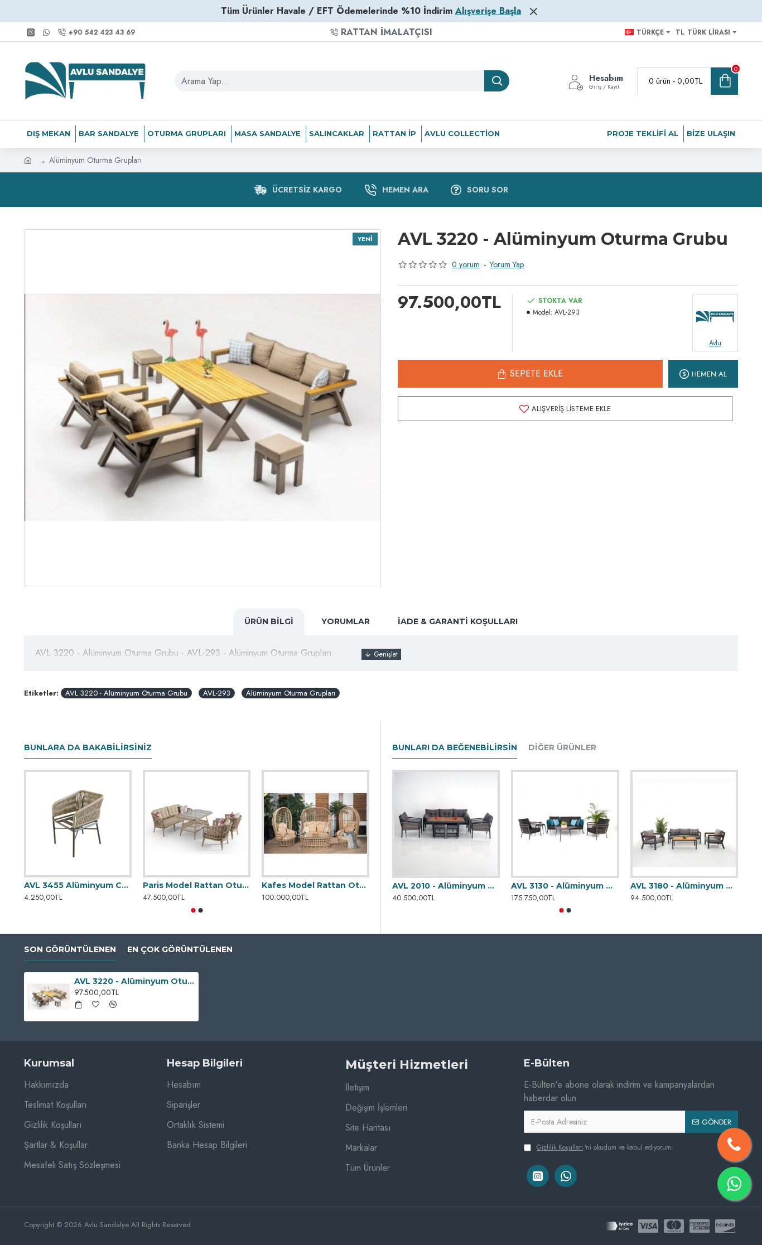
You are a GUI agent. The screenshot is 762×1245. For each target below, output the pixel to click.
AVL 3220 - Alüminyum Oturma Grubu (126, 693)
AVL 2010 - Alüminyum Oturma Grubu (446, 886)
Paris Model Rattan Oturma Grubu (196, 885)
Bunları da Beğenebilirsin (454, 747)
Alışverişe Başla (488, 10)
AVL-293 (216, 693)
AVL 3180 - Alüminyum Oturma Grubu (684, 886)
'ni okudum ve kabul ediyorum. (605, 1147)
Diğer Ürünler (562, 747)
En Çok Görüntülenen (180, 949)
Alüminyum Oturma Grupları (290, 693)
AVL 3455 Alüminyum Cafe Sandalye (78, 885)
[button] (193, 910)
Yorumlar (345, 621)
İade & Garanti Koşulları (458, 621)
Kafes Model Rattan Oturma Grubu (315, 885)
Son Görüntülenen (70, 949)
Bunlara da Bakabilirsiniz (88, 747)
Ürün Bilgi (268, 621)
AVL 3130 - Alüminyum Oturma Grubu (565, 886)
